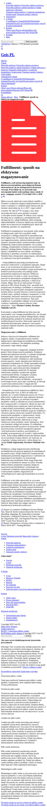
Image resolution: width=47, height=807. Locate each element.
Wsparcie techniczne (14, 567)
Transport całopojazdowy (16, 12)
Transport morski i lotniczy (27, 14)
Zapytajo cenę (4, 535)
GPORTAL (5, 44)
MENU (4, 61)
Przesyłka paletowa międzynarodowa (20, 8)
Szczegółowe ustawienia (10, 671)
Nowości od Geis (20, 23)
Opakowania (11, 14)
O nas (8, 21)
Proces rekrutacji (22, 30)
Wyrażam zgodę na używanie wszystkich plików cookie (23, 805)
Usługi (8, 3)
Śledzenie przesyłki (14, 536)
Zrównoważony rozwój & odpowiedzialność (23, 589)
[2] (18, 210)
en (2, 48)
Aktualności (11, 17)
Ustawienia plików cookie (18, 631)
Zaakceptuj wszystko (29, 671)
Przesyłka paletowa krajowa (32, 5)
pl (2, 46)
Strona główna (7, 97)
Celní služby (6, 74)
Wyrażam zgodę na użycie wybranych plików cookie (22, 802)
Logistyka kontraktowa (36, 12)
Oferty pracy (11, 30)
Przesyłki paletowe (13, 5)
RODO (28, 21)
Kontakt (9, 35)
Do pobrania (11, 585)
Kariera (9, 28)
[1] (2, 509)
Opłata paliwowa (8, 629)
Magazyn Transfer (18, 21)
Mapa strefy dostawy (30, 536)
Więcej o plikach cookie (32, 667)
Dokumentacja (12, 620)
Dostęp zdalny (11, 618)
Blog (8, 37)
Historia (34, 21)
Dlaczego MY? (24, 32)
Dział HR (34, 32)
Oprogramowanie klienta (16, 615)
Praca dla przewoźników (16, 602)
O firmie (9, 19)
